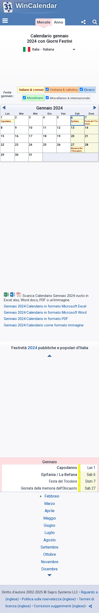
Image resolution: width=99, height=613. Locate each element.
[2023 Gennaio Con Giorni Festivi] (49, 575)
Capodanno (67, 467)
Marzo (49, 503)
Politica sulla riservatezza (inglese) (49, 599)
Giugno (49, 525)
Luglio (49, 532)
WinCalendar (36, 5)
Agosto (49, 540)
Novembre (49, 562)
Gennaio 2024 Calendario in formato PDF (36, 319)
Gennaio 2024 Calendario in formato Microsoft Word (45, 312)
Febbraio (51, 496)
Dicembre (49, 569)
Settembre (49, 547)
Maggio (49, 518)
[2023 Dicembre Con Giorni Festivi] (49, 356)
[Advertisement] (49, 66)
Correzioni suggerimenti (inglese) (59, 606)
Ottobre (49, 554)
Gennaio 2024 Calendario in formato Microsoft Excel (45, 306)
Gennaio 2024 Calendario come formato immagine (44, 325)
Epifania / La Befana (59, 474)
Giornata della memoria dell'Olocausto (49, 488)
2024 (58, 108)
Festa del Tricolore (63, 481)
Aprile (50, 511)
